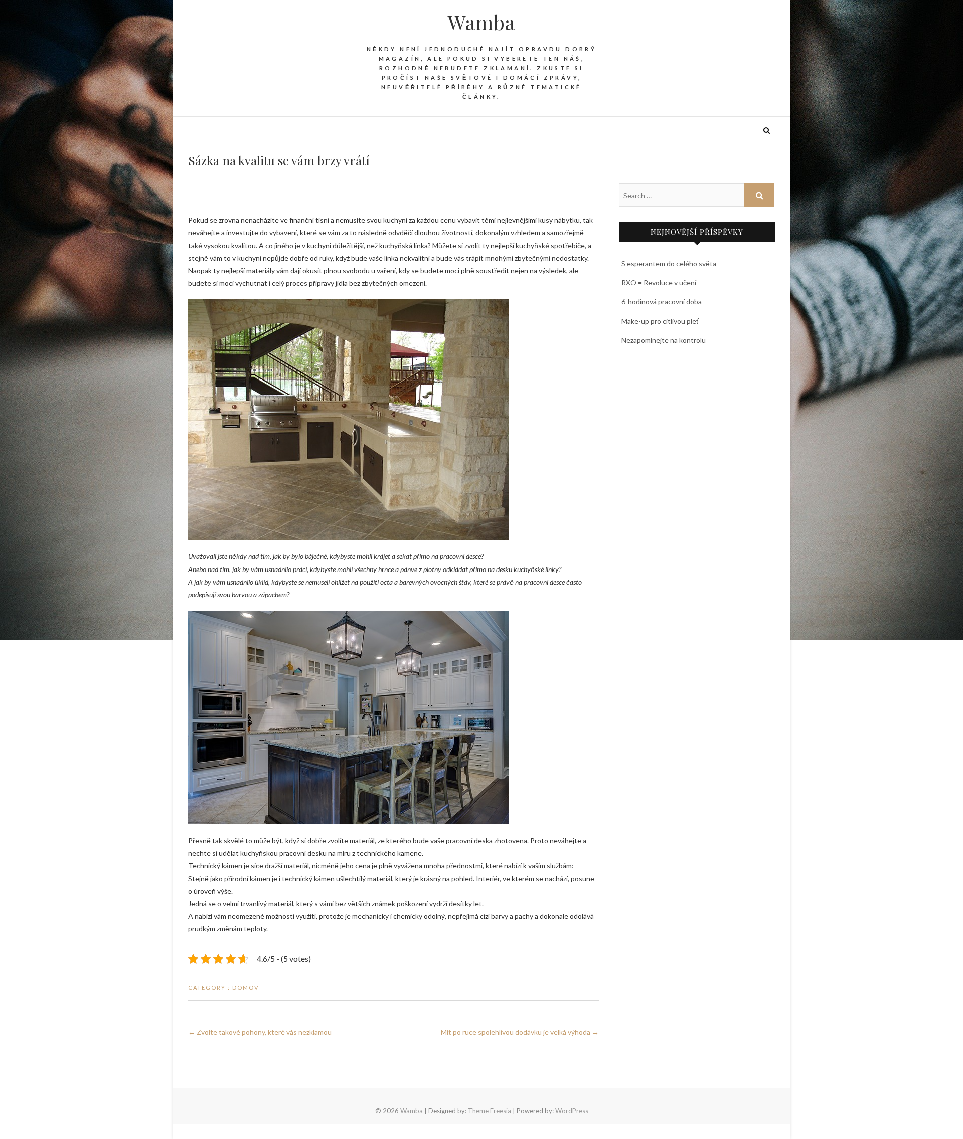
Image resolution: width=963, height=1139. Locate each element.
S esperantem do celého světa (668, 263)
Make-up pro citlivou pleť (660, 321)
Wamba (481, 22)
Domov (245, 987)
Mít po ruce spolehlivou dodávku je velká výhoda (520, 1032)
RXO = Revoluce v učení (658, 282)
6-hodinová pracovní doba (661, 301)
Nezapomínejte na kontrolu (663, 340)
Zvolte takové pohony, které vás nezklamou (260, 1032)
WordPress (571, 1111)
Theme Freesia (489, 1111)
